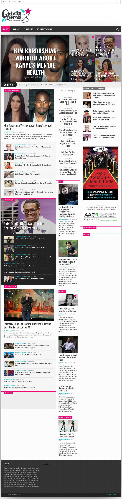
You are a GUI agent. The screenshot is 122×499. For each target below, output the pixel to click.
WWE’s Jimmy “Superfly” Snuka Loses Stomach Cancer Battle (33, 258)
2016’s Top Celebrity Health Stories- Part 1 (19, 272)
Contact (21, 2)
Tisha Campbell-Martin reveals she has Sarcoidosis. (104, 112)
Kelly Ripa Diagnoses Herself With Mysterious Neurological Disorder (104, 95)
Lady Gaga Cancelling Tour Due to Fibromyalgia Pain (42, 84)
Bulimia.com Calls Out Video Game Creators (66, 435)
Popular (86, 88)
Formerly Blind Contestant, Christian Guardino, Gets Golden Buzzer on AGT (27, 325)
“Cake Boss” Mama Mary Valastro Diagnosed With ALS (104, 103)
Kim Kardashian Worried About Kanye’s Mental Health (28, 127)
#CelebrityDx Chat (44, 29)
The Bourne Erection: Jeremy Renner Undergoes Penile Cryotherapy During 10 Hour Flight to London (66, 211)
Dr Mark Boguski (63, 219)
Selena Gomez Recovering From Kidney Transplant (34, 183)
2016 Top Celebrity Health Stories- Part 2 (18, 266)
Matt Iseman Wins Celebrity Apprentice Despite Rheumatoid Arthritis (32, 373)
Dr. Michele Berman (9, 132)
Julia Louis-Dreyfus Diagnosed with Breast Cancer (33, 165)
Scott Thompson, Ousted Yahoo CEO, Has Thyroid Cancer (67, 357)
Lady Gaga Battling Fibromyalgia (27, 174)
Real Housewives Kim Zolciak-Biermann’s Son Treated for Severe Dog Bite (32, 346)
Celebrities (28, 29)
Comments (100, 88)
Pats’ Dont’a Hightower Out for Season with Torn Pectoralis (68, 121)
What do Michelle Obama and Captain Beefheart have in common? (67, 261)
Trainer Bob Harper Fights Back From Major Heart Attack (33, 364)
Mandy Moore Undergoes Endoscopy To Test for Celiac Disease (33, 157)
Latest (93, 88)
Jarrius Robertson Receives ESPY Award (30, 239)
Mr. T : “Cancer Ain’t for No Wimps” (28, 354)
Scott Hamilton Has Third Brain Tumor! (29, 278)
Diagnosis (15, 29)
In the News (12, 2)
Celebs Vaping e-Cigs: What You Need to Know (67, 310)
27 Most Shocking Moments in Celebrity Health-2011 (66, 388)
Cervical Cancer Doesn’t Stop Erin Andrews (31, 248)
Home (5, 29)
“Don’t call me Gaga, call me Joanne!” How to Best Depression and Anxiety (34, 193)
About (5, 2)
